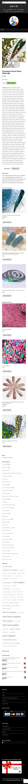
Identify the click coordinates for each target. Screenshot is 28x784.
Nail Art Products (16, 146)
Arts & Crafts (5, 467)
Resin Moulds (5, 536)
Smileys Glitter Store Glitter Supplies (10, 645)
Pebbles (4, 524)
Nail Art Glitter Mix (16, 144)
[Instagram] (15, 6)
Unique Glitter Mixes (7, 162)
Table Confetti (5, 550)
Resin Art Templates (6, 533)
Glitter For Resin (13, 597)
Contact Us (4, 700)
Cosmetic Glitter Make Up (13, 112)
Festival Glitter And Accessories (9, 496)
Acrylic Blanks (5, 464)
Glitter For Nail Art (7, 133)
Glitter (8, 130)
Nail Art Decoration (6, 519)
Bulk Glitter (9, 105)
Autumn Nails (16, 103)
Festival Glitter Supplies (7, 591)
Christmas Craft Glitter (8, 109)
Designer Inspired (6, 490)
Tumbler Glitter (18, 160)
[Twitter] (13, 6)
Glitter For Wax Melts (6, 599)
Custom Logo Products (7, 487)
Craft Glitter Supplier (11, 116)
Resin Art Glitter (5, 629)
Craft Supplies (19, 117)
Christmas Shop (5, 476)
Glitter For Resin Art (13, 135)
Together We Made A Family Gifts (9, 553)
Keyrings (4, 516)
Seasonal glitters (10, 34)
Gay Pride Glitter (14, 128)
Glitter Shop (5, 513)
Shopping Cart (5, 734)
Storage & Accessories (7, 547)
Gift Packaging (5, 499)
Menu (3, 29)
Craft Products (11, 117)
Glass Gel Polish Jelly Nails (7, 504)
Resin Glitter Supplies (8, 155)
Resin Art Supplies (11, 153)
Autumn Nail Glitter (13, 101)
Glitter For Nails (17, 133)
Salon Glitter (17, 155)
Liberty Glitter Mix (11, 142)
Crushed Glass (5, 484)
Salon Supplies (9, 635)
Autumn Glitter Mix (18, 96)
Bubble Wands (5, 470)
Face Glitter (16, 119)
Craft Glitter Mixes (13, 578)
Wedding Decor (5, 559)
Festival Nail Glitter (16, 125)
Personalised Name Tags (7, 527)
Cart (10, 11)
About (15, 9)
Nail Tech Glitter (17, 621)
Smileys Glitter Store (12, 157)
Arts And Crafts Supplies (17, 92)
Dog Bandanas (5, 493)
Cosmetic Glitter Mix (17, 575)
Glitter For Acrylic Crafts (17, 132)
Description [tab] (7, 168)
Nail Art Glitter (6, 144)
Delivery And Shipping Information (9, 698)
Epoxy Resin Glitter (7, 119)
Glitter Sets (4, 510)
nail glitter (12, 148)
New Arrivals (4, 522)
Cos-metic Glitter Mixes (12, 110)
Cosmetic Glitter (21, 573)
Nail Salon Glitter (20, 148)
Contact (14, 11)
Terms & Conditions (6, 729)
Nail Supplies (16, 149)
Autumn (4, 94)
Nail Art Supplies (9, 612)
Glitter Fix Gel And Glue (7, 507)
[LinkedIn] (17, 6)
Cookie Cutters (5, 481)
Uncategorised (5, 556)
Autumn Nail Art (11, 100)
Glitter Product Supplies (12, 139)
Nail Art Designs (21, 142)
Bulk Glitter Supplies (18, 105)
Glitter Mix (19, 137)
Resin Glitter (19, 153)
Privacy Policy (5, 703)
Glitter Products (5, 602)
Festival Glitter (13, 121)
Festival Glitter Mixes (13, 123)
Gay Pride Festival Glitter (17, 591)
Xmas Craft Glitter (7, 164)
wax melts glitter (18, 162)
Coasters (4, 479)
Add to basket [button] (7, 222)
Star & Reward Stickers (7, 545)
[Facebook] (11, 6)
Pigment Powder (5, 530)
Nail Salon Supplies (7, 149)
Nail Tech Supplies (14, 151)
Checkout (6, 11)
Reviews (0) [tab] (15, 168)
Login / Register (10, 9)
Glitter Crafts (13, 130)
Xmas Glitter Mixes (18, 164)
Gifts (3, 502)
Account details (21, 9)
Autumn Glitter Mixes (14, 87)
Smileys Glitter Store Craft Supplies (11, 643)
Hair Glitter (11, 141)
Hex (15, 141)
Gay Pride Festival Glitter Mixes (9, 594)
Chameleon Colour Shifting (16, 107)
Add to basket (11, 83)
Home (4, 9)
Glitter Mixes (12, 89)
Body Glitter (21, 570)
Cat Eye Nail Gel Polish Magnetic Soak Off (11, 473)
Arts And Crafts (14, 91)
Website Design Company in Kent (13, 780)
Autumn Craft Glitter (13, 94)
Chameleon (5, 89)
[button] (23, 40)
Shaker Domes (5, 542)
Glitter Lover (11, 137)
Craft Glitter (12, 114)
